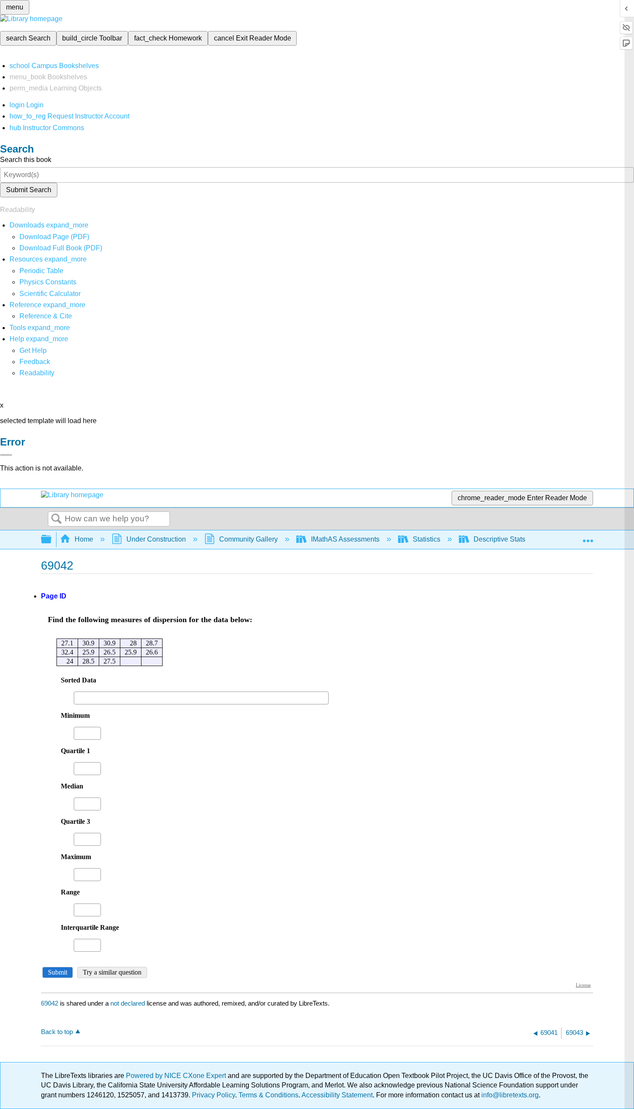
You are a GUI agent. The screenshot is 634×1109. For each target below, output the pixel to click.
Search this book (25, 159)
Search (56, 519)
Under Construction (156, 539)
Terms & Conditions (268, 1095)
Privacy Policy (213, 1095)
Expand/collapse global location (588, 536)
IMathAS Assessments (345, 539)
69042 (49, 1003)
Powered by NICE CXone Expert (177, 1075)
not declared (128, 1003)
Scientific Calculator (50, 293)
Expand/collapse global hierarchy (51, 539)
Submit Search (28, 189)
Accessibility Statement (337, 1095)
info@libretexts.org (509, 1095)
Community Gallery (248, 539)
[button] (34, 361)
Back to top (57, 1031)
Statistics (426, 539)
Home (84, 539)
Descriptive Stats (499, 539)
